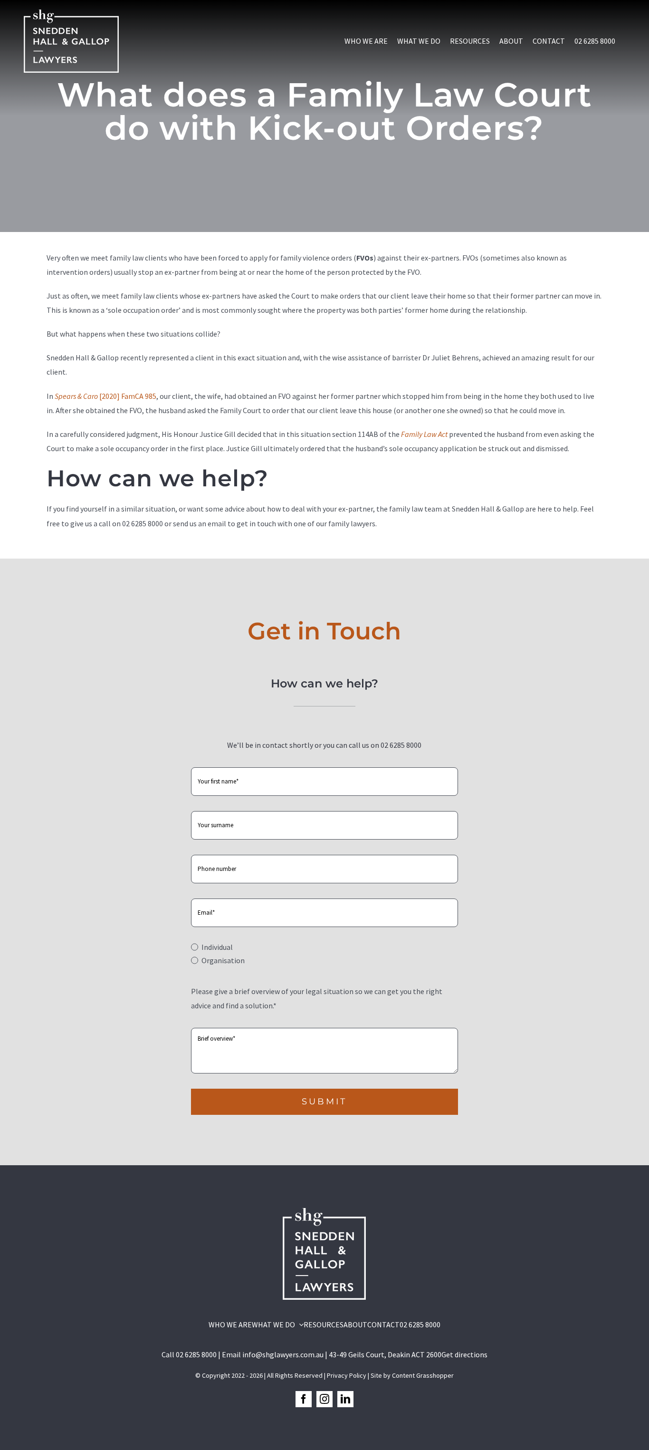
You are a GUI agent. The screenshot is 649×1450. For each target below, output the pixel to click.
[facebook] (304, 1399)
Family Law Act (424, 434)
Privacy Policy (346, 1375)
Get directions (464, 1354)
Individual (216, 947)
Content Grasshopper (423, 1375)
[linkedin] (345, 1399)
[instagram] (324, 1399)
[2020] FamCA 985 (105, 396)
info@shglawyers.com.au (283, 1354)
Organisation (222, 960)
